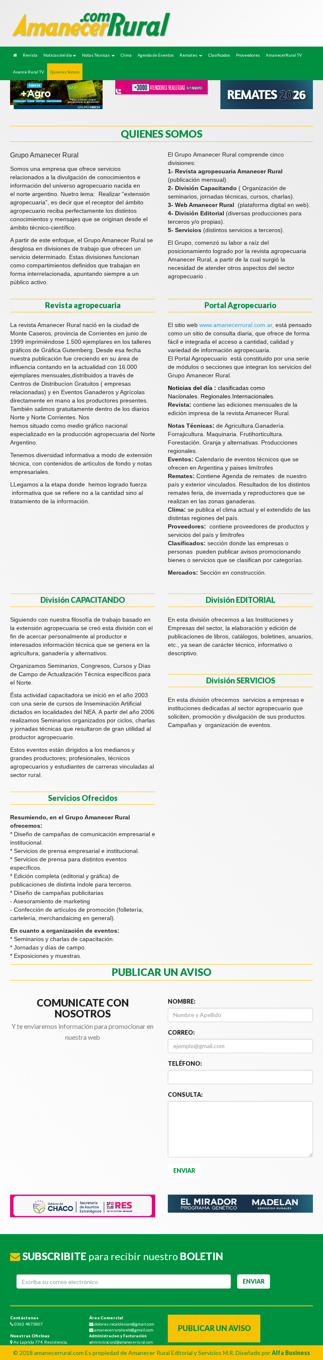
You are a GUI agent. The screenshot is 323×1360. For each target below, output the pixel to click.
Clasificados (219, 55)
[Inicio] (15, 55)
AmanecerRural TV (284, 55)
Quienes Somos (64, 71)
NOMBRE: (182, 1001)
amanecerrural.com (59, 1352)
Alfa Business (291, 1352)
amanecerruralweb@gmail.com (123, 1329)
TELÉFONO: (185, 1063)
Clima (126, 55)
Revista (30, 55)
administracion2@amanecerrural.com (121, 1342)
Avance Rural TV (28, 71)
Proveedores (248, 55)
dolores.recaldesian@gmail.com (123, 1323)
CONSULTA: (185, 1094)
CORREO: (181, 1032)
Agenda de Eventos (156, 55)
